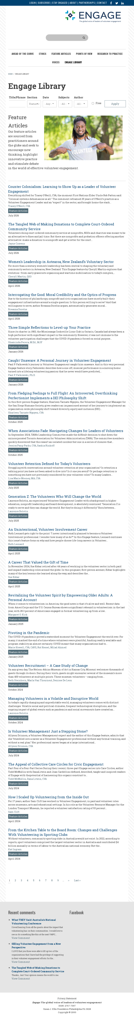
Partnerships (87, 2)
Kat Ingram (15, 849)
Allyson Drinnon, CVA (20, 746)
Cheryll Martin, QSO (20, 276)
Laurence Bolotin (18, 511)
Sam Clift (13, 811)
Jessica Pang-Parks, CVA (22, 445)
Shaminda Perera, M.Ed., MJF (25, 342)
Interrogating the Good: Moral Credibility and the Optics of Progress (62, 294)
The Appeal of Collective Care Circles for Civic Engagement (55, 764)
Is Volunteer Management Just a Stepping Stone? (48, 731)
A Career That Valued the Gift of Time (38, 562)
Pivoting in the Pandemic (29, 633)
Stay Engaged (59, 2)
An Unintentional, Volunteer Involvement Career (47, 529)
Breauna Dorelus (17, 309)
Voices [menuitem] (55, 62)
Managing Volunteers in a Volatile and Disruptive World (53, 698)
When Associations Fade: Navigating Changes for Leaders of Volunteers (65, 431)
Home (10, 74)
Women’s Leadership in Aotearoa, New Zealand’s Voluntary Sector (61, 262)
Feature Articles (18, 210)
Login (32, 2)
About (73, 2)
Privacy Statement (67, 998)
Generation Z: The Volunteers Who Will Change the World (54, 496)
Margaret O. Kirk (17, 614)
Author (78, 97)
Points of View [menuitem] (84, 53)
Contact (102, 2)
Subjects (63, 97)
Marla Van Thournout (39, 680)
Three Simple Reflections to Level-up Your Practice (49, 327)
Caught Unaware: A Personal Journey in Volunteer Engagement (59, 360)
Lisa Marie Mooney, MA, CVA (24, 478)
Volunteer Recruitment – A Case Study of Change (48, 665)
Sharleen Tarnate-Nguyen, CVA (26, 412)
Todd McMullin (17, 778)
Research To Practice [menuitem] (110, 53)
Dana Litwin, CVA (37, 778)
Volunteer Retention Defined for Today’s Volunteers (49, 464)
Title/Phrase (17, 97)
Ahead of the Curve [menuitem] (23, 53)
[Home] (93, 16)
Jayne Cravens (16, 243)
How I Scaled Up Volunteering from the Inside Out (48, 797)
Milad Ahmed (58, 647)
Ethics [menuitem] (42, 53)
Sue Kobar (13, 577)
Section (32, 97)
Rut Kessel (43, 647)
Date (46, 97)
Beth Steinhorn (17, 680)
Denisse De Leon (62, 680)
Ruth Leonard (16, 544)
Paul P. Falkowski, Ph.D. (21, 375)
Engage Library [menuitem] (73, 62)
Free (98, 103)
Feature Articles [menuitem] (61, 53)
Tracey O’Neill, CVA (19, 206)
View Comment (21, 937)
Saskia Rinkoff (46, 445)
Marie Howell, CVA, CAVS (22, 647)
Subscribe (44, 2)
